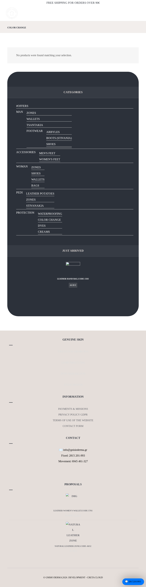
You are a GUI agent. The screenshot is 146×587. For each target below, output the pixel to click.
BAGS (35, 185)
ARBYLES (53, 131)
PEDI (19, 192)
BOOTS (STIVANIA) (59, 138)
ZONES (31, 112)
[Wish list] (113, 14)
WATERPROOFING (50, 213)
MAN (19, 111)
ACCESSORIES (26, 152)
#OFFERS (22, 105)
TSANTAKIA (35, 125)
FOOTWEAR (35, 130)
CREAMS (44, 231)
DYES (42, 225)
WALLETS (33, 118)
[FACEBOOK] (71, 472)
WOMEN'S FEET (49, 159)
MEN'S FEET (47, 153)
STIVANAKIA (35, 205)
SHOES (51, 144)
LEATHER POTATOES (40, 193)
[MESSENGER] (75, 472)
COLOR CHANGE (49, 219)
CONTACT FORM (73, 426)
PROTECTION (25, 212)
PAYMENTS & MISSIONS (73, 408)
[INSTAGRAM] (73, 472)
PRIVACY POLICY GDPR (73, 414)
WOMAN (22, 166)
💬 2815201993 (133, 581)
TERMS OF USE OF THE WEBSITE (73, 420)
